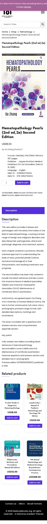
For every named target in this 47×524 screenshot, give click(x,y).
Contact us (10, 503)
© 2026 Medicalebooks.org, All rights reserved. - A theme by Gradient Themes (23, 512)
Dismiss (27, 7)
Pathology (31, 193)
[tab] (23, 210)
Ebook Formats (34, 503)
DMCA (22, 503)
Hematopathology (24, 195)
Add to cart (22, 182)
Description (11, 210)
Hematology (19, 193)
